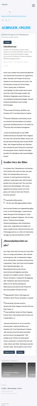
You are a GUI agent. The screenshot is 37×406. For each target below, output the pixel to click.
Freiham (20, 352)
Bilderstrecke (9, 352)
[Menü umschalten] (33, 5)
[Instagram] (2, 21)
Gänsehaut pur (10, 46)
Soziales (7, 42)
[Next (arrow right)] (4, 405)
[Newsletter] (6, 21)
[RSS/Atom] (9, 21)
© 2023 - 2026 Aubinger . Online (11, 388)
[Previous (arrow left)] (2, 405)
